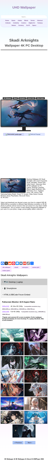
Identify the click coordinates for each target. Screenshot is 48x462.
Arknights (22, 98)
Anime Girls (30, 98)
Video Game (40, 98)
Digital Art (32, 23)
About (29, 459)
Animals (8, 23)
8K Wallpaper (20, 459)
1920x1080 (5, 311)
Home (7, 20)
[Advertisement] (24, 157)
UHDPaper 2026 (38, 459)
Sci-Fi (28, 25)
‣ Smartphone (10, 288)
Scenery (21, 25)
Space (34, 25)
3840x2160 (5, 306)
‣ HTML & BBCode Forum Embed (16, 295)
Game (13, 20)
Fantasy (40, 23)
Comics (23, 23)
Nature (14, 25)
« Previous (18, 442)
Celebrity (16, 23)
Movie (26, 20)
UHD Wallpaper (24, 7)
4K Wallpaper (7, 98)
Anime (20, 20)
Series (33, 20)
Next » (30, 442)
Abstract (40, 20)
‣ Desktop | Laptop (13, 282)
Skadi (15, 98)
